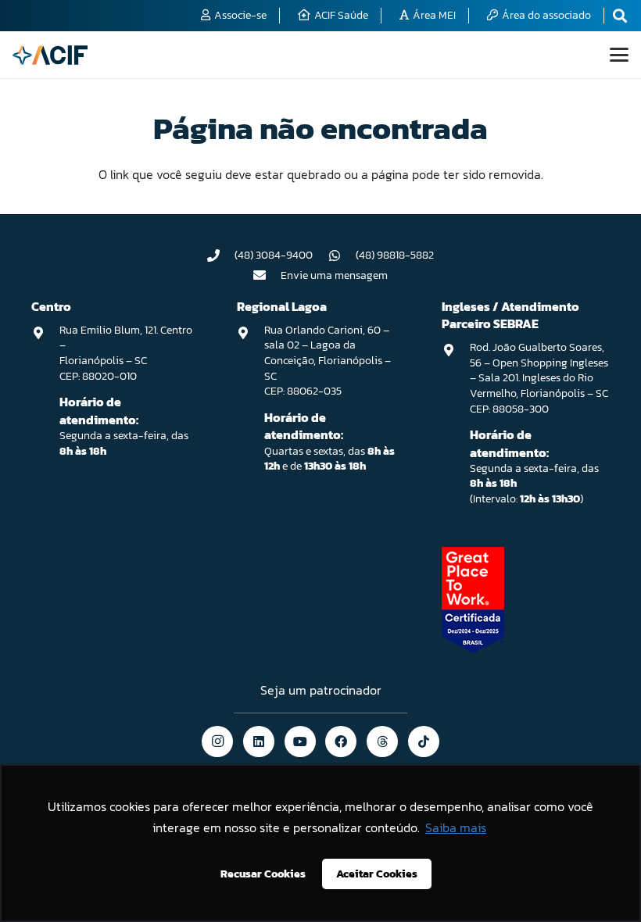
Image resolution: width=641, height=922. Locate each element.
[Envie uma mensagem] (267, 275)
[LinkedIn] (258, 741)
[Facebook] (340, 741)
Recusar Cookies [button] (263, 873)
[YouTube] (300, 741)
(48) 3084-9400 (274, 255)
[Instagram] (217, 741)
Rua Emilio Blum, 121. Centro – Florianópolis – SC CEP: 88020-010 (125, 353)
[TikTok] (423, 741)
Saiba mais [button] (455, 827)
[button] (619, 54)
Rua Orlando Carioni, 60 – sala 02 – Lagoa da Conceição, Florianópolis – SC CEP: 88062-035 (327, 360)
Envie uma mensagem (334, 275)
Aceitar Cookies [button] (376, 873)
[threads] (382, 741)
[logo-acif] (50, 55)
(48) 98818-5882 (395, 255)
